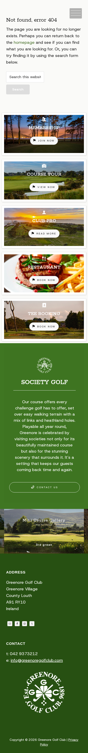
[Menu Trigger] (76, 13)
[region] (44, 227)
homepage (24, 42)
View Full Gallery (44, 525)
